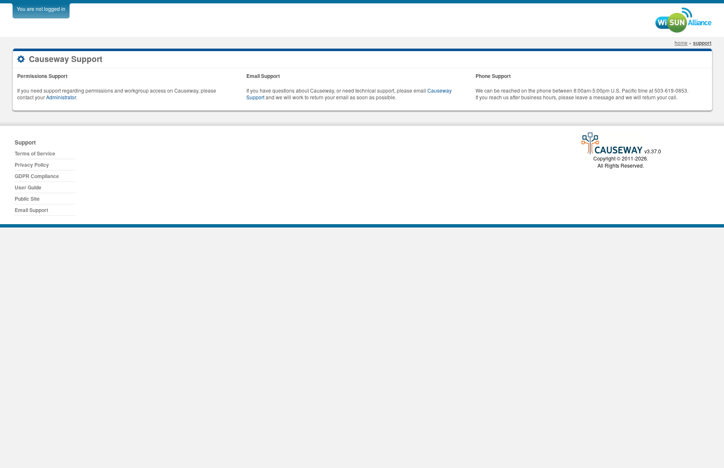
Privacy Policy (32, 164)
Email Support (31, 210)
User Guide (28, 187)
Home (681, 42)
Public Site (27, 198)
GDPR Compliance (37, 176)
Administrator (61, 97)
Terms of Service (35, 153)
